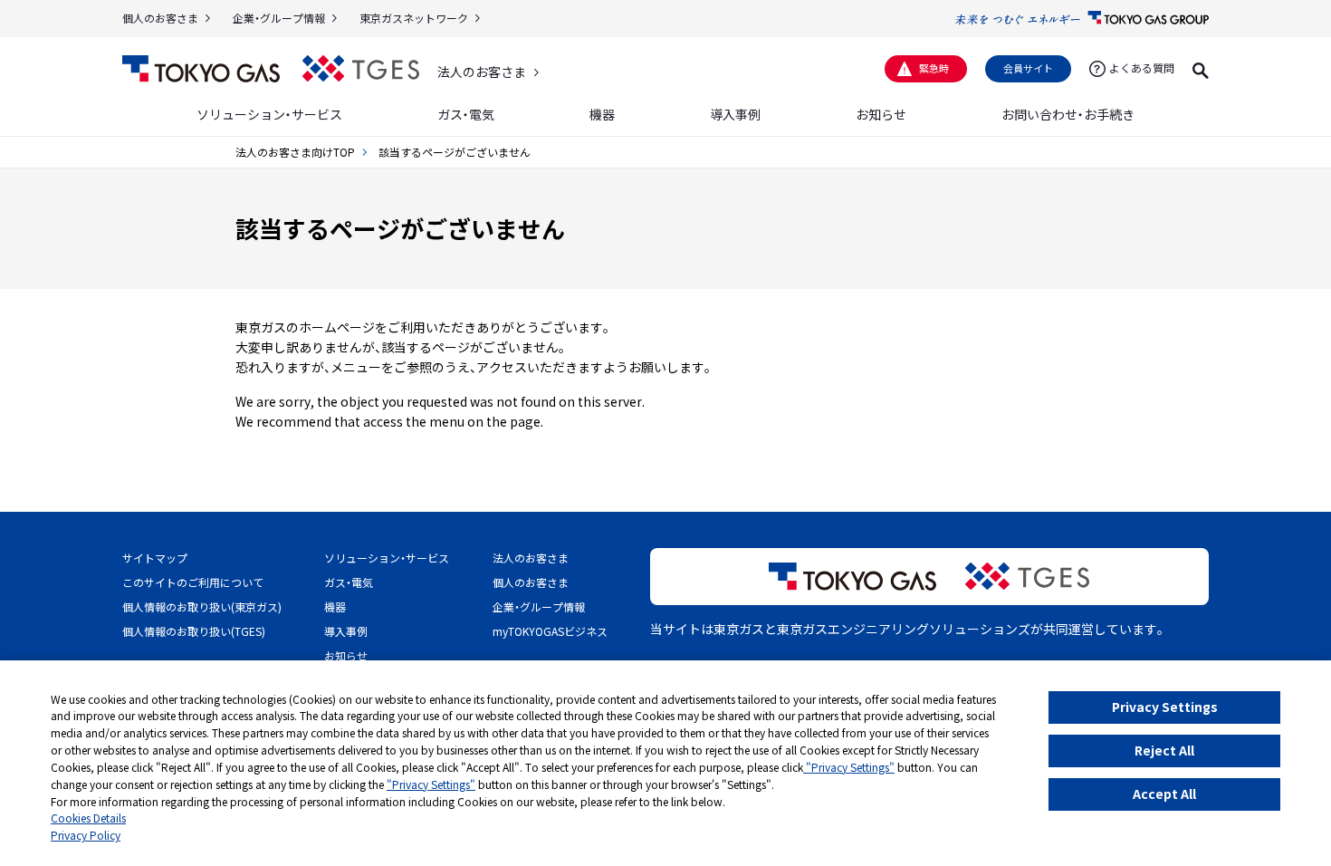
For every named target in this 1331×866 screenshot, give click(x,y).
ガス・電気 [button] (465, 114)
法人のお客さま (481, 72)
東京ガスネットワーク (413, 17)
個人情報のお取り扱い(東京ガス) (202, 606)
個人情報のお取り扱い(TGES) (193, 631)
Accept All (1164, 793)
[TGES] (360, 68)
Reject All (1164, 750)
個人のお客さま (160, 17)
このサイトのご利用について (192, 582)
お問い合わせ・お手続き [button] (1068, 114)
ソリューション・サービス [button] (269, 114)
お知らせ (881, 114)
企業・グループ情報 (279, 17)
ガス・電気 (348, 582)
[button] (1200, 68)
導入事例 (735, 114)
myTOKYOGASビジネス (550, 631)
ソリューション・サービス (386, 557)
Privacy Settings (1165, 707)
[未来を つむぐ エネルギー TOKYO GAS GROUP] (1082, 18)
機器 (335, 606)
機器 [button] (602, 114)
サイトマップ (154, 557)
